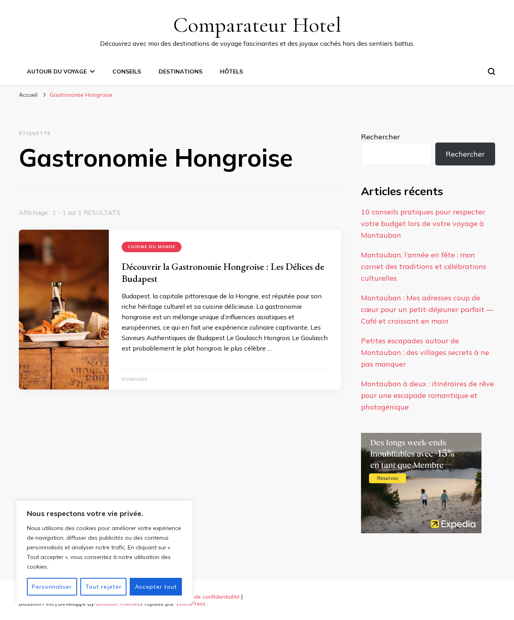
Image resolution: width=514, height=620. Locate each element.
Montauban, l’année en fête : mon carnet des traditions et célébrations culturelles (423, 266)
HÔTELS (231, 71)
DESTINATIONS (180, 71)
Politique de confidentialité (204, 596)
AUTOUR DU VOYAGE (57, 71)
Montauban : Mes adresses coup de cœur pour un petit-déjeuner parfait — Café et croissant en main (427, 309)
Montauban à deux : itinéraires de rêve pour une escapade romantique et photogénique (427, 395)
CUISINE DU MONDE (151, 246)
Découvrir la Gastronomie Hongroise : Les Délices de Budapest (223, 272)
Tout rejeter (103, 586)
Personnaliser (52, 586)
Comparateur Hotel (257, 25)
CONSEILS (126, 71)
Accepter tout (156, 586)
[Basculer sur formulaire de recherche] (491, 71)
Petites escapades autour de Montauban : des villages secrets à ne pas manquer (425, 352)
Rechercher (380, 136)
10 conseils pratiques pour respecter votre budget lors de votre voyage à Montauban (423, 223)
